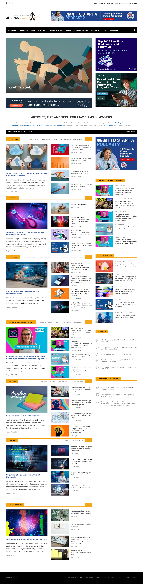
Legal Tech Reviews (76, 257)
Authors (102, 3)
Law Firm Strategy (63, 381)
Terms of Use (101, 577)
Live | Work (42, 30)
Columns (110, 3)
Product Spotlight (61, 257)
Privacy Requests (87, 577)
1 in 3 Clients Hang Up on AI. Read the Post (116, 354)
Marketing (23, 30)
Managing (12, 30)
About (95, 3)
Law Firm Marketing (34, 198)
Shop (105, 30)
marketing (25, 125)
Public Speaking (77, 198)
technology (117, 123)
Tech (33, 30)
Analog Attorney (81, 30)
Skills (68, 30)
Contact (121, 577)
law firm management (40, 125)
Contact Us (133, 3)
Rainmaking (47, 198)
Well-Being (46, 139)
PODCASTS (95, 30)
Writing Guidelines (121, 3)
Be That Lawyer (67, 322)
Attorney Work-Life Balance (61, 139)
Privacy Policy (72, 577)
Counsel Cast (78, 322)
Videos (67, 440)
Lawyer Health (78, 139)
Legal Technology (31, 257)
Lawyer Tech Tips (77, 440)
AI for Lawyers (56, 30)
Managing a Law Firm (48, 381)
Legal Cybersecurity (46, 257)
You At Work (33, 139)
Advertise (112, 577)
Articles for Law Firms (71, 132)
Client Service (78, 381)
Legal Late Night (53, 322)
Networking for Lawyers (61, 198)
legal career (108, 125)
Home (134, 577)
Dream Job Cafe (41, 322)
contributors (58, 125)
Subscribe (114, 30)
